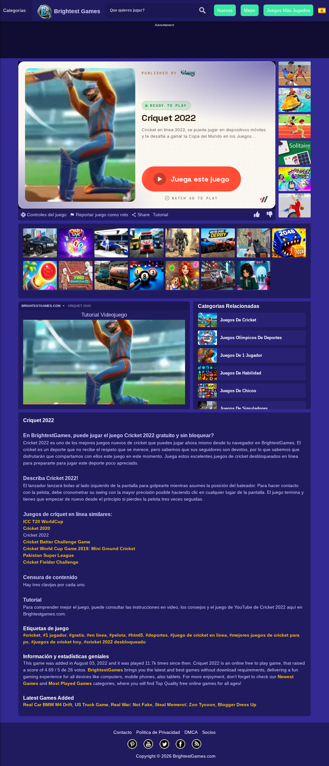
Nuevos (225, 10)
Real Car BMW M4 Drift (47, 704)
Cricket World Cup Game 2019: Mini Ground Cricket (79, 548)
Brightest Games (76, 11)
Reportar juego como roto (101, 214)
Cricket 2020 (36, 528)
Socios (209, 732)
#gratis (76, 635)
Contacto (122, 732)
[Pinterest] (132, 744)
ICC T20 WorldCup (43, 521)
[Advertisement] (164, 42)
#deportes (157, 635)
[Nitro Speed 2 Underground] (218, 276)
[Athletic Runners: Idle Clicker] (295, 126)
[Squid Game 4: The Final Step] (254, 276)
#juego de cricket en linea (198, 635)
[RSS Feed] (196, 744)
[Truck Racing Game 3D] (147, 243)
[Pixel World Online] (254, 243)
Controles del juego (46, 214)
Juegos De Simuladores (244, 408)
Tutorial (160, 214)
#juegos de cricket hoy (56, 641)
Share (143, 214)
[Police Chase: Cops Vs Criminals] (40, 243)
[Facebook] (180, 744)
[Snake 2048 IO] (289, 243)
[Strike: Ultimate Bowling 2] (295, 179)
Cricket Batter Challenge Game (56, 541)
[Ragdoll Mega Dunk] (295, 205)
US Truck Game (91, 704)
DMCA (191, 732)
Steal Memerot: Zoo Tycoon (185, 704)
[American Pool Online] (147, 276)
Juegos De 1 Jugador (241, 355)
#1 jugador (55, 635)
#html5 (135, 635)
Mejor (249, 10)
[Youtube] (148, 744)
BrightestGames (105, 669)
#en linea (97, 635)
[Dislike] (269, 215)
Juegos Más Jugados (288, 10)
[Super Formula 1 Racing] (111, 243)
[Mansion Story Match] (182, 276)
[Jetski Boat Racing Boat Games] (295, 100)
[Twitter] (164, 744)
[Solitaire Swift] (295, 153)
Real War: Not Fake (131, 704)
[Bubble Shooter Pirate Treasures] (40, 276)
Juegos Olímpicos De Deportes (251, 337)
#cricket (31, 635)
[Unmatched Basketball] (295, 73)
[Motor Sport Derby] (218, 243)
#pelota (117, 635)
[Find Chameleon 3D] (76, 276)
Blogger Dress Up (237, 704)
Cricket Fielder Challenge (50, 562)
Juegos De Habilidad (240, 373)
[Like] (257, 215)
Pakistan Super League (48, 555)
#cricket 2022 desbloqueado (115, 641)
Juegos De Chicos (238, 390)
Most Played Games (70, 683)
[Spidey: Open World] (182, 243)
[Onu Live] (76, 243)
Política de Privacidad (158, 732)
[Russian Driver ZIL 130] (111, 276)
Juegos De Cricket (238, 320)
